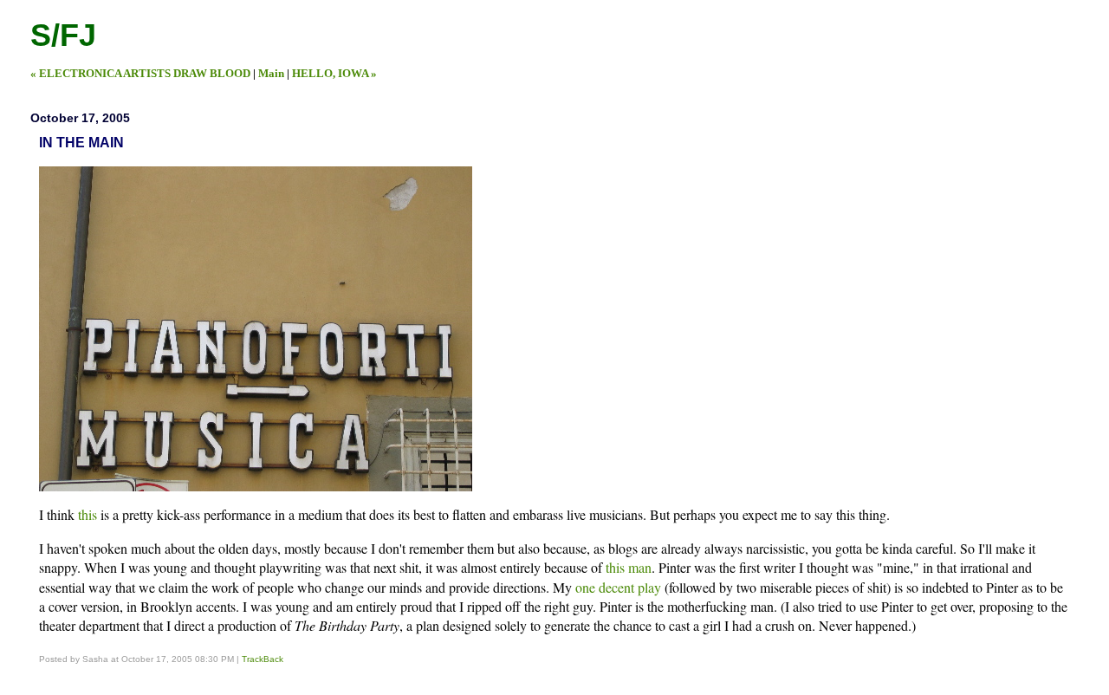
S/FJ (63, 35)
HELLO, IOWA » (334, 73)
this (87, 514)
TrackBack (262, 659)
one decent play (618, 587)
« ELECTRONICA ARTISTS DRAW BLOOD (140, 73)
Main (271, 73)
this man (629, 567)
